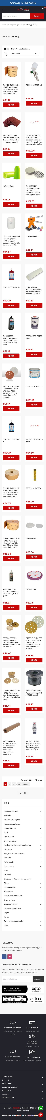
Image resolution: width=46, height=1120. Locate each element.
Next (25, 784)
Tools (6, 833)
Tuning (6, 917)
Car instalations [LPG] (12, 909)
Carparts (7, 858)
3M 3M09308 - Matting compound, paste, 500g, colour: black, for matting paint (10, 340)
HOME (6, 803)
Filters (6, 883)
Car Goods (8, 849)
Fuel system (9, 866)
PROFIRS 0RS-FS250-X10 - (34, 440)
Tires (6, 871)
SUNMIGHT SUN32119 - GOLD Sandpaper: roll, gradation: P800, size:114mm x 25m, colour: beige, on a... (11, 492)
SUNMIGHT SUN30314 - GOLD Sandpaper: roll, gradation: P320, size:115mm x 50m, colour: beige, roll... (11, 89)
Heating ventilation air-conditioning (17, 845)
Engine (6, 913)
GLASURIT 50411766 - (34, 387)
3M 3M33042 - (31, 589)
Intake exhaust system (13, 896)
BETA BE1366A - (32, 237)
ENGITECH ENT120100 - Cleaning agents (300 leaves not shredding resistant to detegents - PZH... (11, 241)
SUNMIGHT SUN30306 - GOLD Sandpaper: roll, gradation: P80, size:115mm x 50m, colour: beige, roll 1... (11, 543)
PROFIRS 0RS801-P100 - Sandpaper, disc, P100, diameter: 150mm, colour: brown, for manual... (11, 642)
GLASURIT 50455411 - (11, 287)
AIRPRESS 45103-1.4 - (34, 85)
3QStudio (16, 1108)
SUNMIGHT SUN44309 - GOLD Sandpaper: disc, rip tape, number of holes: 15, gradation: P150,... (11, 695)
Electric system (10, 841)
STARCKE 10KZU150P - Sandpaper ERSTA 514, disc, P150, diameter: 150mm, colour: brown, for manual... (34, 643)
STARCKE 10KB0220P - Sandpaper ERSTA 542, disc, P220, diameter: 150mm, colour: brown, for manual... (11, 392)
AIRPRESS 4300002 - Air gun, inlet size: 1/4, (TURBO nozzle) (34, 693)
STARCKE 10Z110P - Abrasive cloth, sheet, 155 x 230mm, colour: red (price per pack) (11, 139)
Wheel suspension (10, 904)
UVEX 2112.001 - (9, 186)
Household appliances (12, 824)
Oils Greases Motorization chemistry (18, 879)
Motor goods (9, 862)
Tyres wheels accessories (13, 921)
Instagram (9, 956)
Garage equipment (11, 811)
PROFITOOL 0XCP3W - (34, 488)
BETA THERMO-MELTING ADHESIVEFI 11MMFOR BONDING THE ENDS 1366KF (34, 290)
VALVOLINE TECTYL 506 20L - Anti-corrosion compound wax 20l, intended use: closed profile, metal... (34, 140)
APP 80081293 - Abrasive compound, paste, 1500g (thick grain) (10, 592)
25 (19, 784)
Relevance (24, 53)
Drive (6, 925)
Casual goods (9, 837)
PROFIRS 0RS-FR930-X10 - (34, 337)
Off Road (7, 875)
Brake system (9, 900)
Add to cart (11, 105)
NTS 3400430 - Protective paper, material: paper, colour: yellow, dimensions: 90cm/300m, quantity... (9, 747)
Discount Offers (10, 828)
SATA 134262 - (32, 539)
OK (23, 793)
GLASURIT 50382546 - (11, 440)
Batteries (7, 816)
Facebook (4, 956)
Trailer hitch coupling (12, 820)
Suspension (8, 892)
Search (37, 16)
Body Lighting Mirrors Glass (14, 854)
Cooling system (10, 887)
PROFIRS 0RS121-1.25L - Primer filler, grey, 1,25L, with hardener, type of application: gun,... (33, 745)
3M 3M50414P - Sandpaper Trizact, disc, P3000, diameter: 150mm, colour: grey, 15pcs (33, 190)
